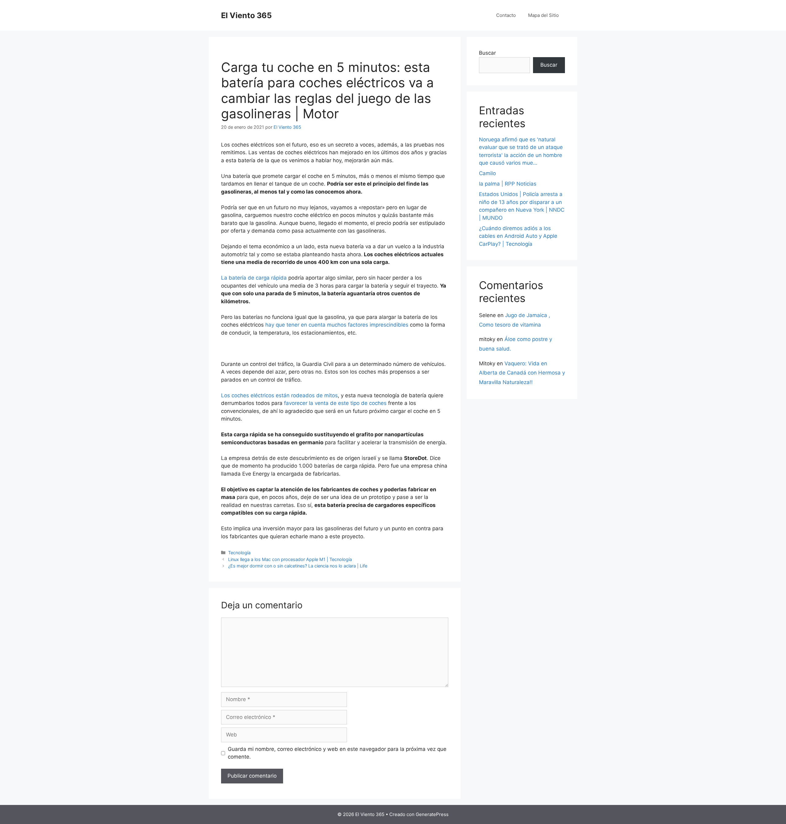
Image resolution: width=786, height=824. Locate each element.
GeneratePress (432, 814)
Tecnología (239, 552)
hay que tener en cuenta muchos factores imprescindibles (336, 325)
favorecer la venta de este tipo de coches (335, 403)
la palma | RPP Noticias (507, 184)
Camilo (487, 173)
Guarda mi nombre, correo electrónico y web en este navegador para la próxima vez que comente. (337, 753)
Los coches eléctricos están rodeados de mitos (279, 395)
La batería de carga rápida (254, 278)
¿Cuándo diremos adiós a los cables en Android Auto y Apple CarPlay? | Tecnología (518, 236)
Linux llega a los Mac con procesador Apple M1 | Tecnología (290, 559)
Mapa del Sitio (543, 15)
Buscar (487, 53)
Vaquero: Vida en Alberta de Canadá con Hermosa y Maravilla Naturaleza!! (522, 372)
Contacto (506, 15)
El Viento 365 (246, 15)
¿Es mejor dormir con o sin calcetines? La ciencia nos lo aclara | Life (297, 565)
